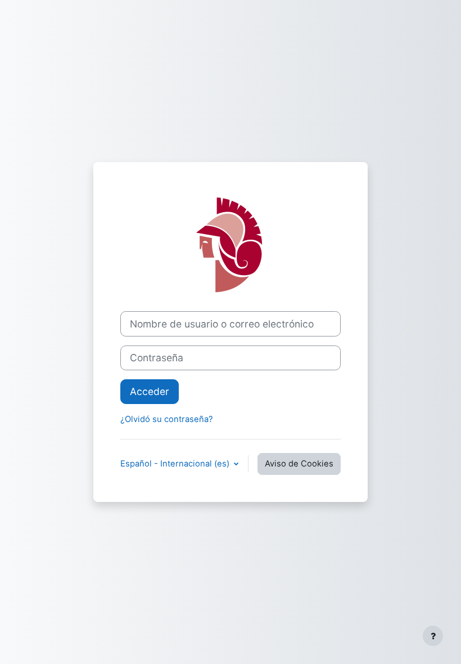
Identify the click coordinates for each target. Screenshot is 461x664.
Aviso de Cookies (299, 464)
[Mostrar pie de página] (433, 636)
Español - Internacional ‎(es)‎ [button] (176, 464)
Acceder (149, 391)
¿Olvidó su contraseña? (166, 419)
